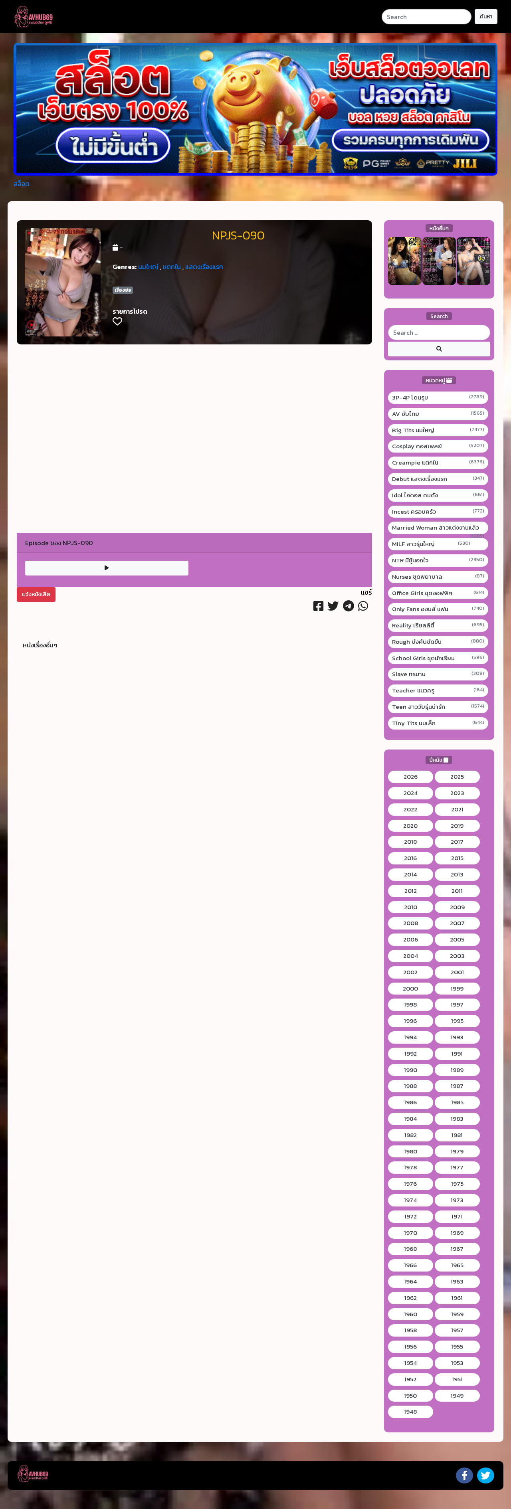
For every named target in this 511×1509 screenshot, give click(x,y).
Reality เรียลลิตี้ (438, 625)
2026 (411, 776)
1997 (457, 1004)
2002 (410, 972)
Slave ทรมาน (438, 674)
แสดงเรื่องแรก (204, 266)
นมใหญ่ (148, 266)
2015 (457, 858)
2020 (410, 825)
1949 (457, 1395)
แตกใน (172, 266)
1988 (410, 1086)
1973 (457, 1200)
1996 (410, 1021)
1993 (457, 1037)
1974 (410, 1200)
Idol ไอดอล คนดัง (438, 495)
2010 (410, 907)
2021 (457, 809)
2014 (410, 874)
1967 (457, 1248)
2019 (457, 825)
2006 (410, 939)
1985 (457, 1102)
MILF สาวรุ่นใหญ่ (431, 544)
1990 (410, 1070)
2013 (457, 874)
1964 (410, 1281)
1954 (410, 1363)
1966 (410, 1265)
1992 (410, 1053)
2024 (411, 793)
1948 (410, 1411)
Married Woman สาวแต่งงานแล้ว (438, 527)
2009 (457, 907)
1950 (410, 1395)
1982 (410, 1135)
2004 (410, 955)
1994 (410, 1037)
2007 (457, 923)
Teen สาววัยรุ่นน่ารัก (438, 706)
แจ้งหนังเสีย (36, 594)
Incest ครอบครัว (438, 511)
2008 (410, 923)
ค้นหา (486, 16)
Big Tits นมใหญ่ (438, 430)
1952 (410, 1379)
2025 (457, 776)
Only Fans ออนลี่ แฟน (438, 609)
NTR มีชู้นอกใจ (438, 560)
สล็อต (22, 183)
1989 (457, 1070)
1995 (457, 1021)
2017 (457, 841)
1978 (410, 1167)
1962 (410, 1297)
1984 (410, 1118)
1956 (410, 1346)
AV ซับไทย (438, 413)
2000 (410, 988)
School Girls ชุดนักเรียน (438, 658)
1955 (457, 1346)
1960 (410, 1314)
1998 (410, 1004)
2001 (457, 972)
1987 (457, 1086)
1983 (457, 1118)
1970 (410, 1232)
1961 (457, 1297)
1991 (457, 1053)
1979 (457, 1151)
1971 (457, 1216)
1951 (457, 1379)
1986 (410, 1102)
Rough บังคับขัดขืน (438, 641)
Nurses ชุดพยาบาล (438, 576)
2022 (410, 809)
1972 (410, 1216)
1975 (457, 1183)
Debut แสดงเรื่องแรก (438, 479)
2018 (410, 841)
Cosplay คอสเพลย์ (438, 446)
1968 (410, 1248)
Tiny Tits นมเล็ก (438, 723)
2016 (410, 858)
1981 (457, 1135)
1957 (457, 1330)
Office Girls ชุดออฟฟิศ (438, 593)
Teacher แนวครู (438, 690)
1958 (410, 1330)
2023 (457, 793)
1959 (457, 1314)
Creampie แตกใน (438, 462)
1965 (457, 1265)
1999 (457, 988)
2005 (457, 939)
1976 (410, 1183)
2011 (457, 890)
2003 (457, 955)
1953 (457, 1363)
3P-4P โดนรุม (438, 397)
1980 (410, 1151)
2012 (410, 890)
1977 (457, 1167)
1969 (457, 1232)
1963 (457, 1281)
